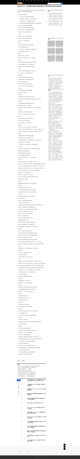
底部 (64, 449)
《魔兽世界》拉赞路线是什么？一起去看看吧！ (55, 96)
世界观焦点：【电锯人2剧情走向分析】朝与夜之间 (56, 147)
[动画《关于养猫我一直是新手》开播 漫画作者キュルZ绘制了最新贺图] (24, 399)
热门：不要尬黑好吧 (51, 129)
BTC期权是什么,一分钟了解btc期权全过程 (54, 83)
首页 (64, 445)
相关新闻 (18, 364)
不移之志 (33, 356)
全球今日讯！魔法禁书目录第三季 (53, 122)
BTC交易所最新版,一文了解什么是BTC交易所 (55, 82)
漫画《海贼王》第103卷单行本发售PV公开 (35, 402)
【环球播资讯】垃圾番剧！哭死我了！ (54, 130)
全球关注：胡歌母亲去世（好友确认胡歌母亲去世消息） (57, 13)
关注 (18, 395)
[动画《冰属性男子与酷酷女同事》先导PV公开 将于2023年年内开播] (24, 422)
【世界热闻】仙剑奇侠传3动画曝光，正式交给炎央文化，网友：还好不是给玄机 (60, 118)
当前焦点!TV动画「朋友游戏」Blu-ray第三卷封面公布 (56, 115)
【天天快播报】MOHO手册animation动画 (54, 126)
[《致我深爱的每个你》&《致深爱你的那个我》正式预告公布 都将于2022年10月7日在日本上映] (24, 380)
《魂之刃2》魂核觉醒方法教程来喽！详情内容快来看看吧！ (27, 367)
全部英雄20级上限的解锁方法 (25, 356)
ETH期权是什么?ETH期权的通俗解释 (54, 87)
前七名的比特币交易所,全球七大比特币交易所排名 (56, 78)
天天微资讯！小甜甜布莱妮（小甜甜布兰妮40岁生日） (57, 16)
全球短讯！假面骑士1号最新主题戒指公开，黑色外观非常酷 (57, 111)
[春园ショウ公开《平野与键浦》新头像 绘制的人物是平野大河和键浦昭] (24, 432)
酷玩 (23, 3)
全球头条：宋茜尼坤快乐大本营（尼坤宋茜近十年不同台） (58, 18)
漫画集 (19, 380)
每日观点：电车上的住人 (52, 103)
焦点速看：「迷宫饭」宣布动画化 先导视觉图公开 (55, 110)
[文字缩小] (62, 8)
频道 (64, 447)
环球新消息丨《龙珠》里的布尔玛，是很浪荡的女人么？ (57, 121)
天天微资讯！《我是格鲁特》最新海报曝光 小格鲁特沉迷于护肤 (58, 136)
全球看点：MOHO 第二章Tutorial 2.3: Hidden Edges (56, 132)
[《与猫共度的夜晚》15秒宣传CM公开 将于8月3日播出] (24, 436)
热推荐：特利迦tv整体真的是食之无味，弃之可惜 (55, 148)
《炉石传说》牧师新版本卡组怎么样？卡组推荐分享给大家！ (27, 373)
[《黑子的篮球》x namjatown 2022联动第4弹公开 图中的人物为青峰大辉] (24, 413)
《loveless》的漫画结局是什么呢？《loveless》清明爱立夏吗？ (59, 21)
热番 (18, 391)
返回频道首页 (27, 451)
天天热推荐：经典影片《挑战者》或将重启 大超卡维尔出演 (57, 133)
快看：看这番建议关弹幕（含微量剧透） (54, 150)
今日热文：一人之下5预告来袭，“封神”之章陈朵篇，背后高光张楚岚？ (59, 141)
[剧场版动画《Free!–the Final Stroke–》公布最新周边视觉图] (24, 390)
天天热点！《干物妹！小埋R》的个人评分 (54, 140)
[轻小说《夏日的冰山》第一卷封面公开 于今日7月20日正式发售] (24, 441)
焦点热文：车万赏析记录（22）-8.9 (53, 139)
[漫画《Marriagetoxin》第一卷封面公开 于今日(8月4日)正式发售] (24, 418)
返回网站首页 (20, 451)
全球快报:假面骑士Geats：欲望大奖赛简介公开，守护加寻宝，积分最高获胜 (60, 104)
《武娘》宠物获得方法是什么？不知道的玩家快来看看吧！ (27, 374)
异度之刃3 (20, 356)
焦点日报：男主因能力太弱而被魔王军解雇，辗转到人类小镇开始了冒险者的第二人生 (61, 144)
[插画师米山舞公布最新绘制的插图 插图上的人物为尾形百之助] (24, 394)
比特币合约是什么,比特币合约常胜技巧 (54, 79)
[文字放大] (60, 8)
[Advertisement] (54, 31)
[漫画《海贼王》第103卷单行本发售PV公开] (24, 404)
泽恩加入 (30, 356)
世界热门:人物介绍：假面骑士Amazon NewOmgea (56, 158)
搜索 (62, 3)
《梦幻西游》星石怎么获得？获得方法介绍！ (24, 370)
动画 (18, 389)
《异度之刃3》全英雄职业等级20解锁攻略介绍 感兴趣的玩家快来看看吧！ (29, 366)
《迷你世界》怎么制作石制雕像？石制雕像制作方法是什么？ (27, 371)
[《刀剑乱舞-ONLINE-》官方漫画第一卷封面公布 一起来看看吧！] (24, 385)
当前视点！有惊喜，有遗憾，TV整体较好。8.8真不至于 (56, 159)
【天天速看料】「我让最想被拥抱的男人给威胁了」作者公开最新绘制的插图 (60, 114)
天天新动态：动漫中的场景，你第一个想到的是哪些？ (56, 143)
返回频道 (23, 360)
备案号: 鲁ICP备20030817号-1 (51, 457)
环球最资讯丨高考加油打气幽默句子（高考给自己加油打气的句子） (59, 23)
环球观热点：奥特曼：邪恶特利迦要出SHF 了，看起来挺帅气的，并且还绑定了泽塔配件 (62, 151)
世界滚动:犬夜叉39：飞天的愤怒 (53, 154)
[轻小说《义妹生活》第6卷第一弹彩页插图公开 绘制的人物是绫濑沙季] (24, 427)
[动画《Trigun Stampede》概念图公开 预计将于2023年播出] (24, 408)
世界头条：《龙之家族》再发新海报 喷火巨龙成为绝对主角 (57, 125)
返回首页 (19, 360)
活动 (18, 393)
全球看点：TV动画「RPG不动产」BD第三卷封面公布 (56, 108)
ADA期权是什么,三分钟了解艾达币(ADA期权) (55, 86)
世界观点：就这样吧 (51, 119)
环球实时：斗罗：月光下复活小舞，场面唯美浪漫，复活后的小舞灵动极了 (59, 155)
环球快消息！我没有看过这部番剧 (53, 137)
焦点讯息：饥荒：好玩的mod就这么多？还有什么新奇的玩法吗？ (58, 107)
